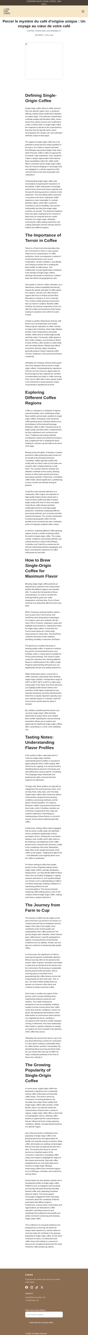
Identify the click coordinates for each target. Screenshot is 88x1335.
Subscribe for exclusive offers (41, 1323)
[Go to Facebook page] (26, 1287)
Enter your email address (35, 1310)
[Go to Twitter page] (42, 1287)
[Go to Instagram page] (31, 1287)
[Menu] (83, 11)
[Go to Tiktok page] (36, 1287)
